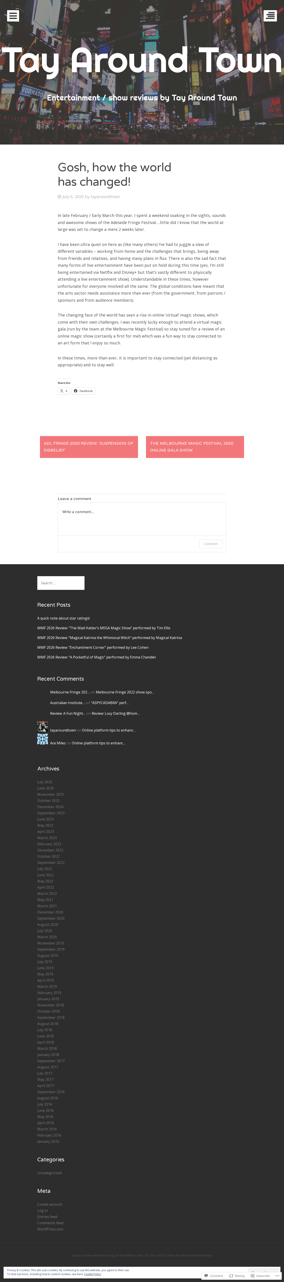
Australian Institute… (67, 702)
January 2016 (48, 1141)
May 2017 (45, 1079)
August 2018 (47, 1023)
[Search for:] (61, 583)
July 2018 (44, 1029)
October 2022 (48, 856)
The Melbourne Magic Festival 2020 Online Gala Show (191, 447)
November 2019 (50, 943)
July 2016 (44, 1104)
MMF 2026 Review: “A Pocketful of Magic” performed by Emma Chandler (96, 657)
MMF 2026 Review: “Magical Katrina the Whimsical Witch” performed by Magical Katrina (109, 637)
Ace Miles (58, 743)
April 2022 (45, 887)
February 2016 (49, 1135)
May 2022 (45, 881)
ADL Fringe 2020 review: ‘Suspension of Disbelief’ (88, 447)
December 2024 (50, 806)
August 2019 (47, 955)
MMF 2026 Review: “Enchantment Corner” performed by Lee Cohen (92, 647)
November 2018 (50, 1005)
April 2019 (45, 980)
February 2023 (49, 844)
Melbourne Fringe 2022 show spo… (125, 692)
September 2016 (51, 1091)
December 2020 (50, 912)
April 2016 (45, 1122)
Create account (49, 1204)
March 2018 (47, 1048)
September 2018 (51, 1017)
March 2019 (47, 986)
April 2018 (45, 1042)
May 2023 (45, 825)
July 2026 (44, 782)
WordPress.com (50, 1229)
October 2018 (48, 1011)
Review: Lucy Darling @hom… (116, 713)
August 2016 (47, 1098)
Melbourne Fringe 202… (70, 692)
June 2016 (45, 1110)
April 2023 (45, 831)
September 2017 (51, 1060)
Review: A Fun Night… (67, 713)
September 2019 (51, 949)
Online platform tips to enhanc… (109, 730)
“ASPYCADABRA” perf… (110, 702)
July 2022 (44, 868)
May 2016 (45, 1116)
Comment (211, 544)
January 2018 (48, 1054)
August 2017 (47, 1067)
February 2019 (49, 992)
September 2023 (51, 813)
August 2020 (47, 924)
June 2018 (45, 1036)
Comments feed (50, 1222)
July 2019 (44, 961)
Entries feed (47, 1216)
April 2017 (45, 1085)
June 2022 (45, 875)
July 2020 (44, 930)
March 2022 (47, 893)
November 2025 (50, 794)
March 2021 (47, 906)
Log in (42, 1210)
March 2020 (47, 936)
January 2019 (48, 998)
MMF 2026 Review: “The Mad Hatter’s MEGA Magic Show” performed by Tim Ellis (103, 628)
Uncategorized (49, 1172)
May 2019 (45, 974)
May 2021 (45, 899)
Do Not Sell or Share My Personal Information (178, 1255)
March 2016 (47, 1129)
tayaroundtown (105, 196)
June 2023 (45, 819)
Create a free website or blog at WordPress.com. (108, 1255)
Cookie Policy (92, 1274)
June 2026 (45, 788)
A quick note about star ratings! (63, 618)
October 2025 (48, 800)
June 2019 (45, 967)
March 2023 (47, 837)
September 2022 (51, 862)
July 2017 (44, 1073)
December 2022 (50, 850)
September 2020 (51, 918)
